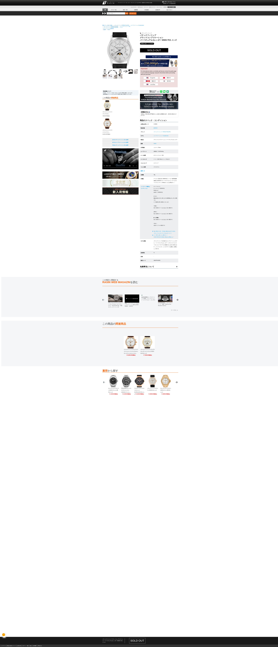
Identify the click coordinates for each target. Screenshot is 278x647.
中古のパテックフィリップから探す (120, 145)
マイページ (146, 7)
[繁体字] (150, 81)
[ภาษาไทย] (150, 84)
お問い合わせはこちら (169, 2)
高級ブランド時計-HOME (107, 25)
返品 (31, 645)
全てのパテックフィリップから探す (120, 139)
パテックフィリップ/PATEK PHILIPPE (121, 25)
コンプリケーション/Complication (137, 25)
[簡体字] (167, 78)
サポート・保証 (26, 645)
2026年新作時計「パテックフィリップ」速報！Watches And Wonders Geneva (165, 304)
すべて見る (173, 310)
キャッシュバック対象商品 (108, 28)
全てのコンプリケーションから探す (120, 142)
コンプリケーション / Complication (161, 135)
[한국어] (167, 81)
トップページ (3, 645)
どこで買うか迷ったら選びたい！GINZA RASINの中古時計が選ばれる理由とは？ (164, 236)
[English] (150, 78)
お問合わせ (40, 645)
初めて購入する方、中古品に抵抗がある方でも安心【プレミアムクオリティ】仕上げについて (164, 232)
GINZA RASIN (108, 2)
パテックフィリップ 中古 (125, 26)
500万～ (109, 29)
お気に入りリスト (152, 7)
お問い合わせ (140, 7)
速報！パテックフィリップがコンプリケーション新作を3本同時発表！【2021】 (132, 305)
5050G (155, 143)
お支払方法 (19, 645)
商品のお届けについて (11, 645)
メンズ (121, 27)
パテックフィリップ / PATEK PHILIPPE (162, 131)
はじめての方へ (134, 7)
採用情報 (165, 7)
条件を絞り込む (133, 13)
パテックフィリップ (146, 33)
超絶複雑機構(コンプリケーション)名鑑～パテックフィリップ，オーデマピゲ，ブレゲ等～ (148, 299)
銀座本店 (155, 128)
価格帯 (104, 29)
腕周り (142, 170)
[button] (177, 300)
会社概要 (34, 645)
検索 (127, 13)
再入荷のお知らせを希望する (161, 57)
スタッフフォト (159, 7)
